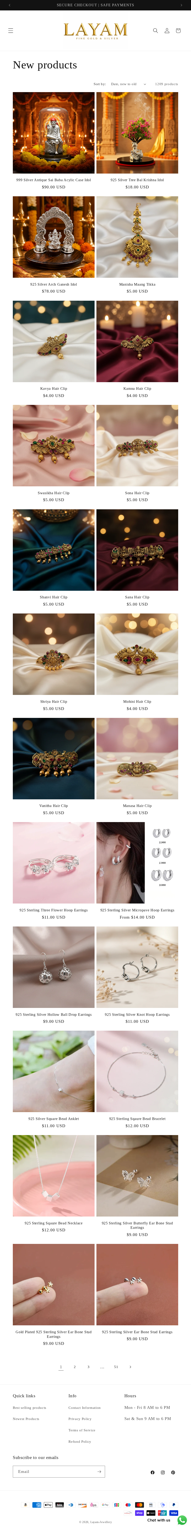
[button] (10, 30)
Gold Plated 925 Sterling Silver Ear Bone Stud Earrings (54, 1334)
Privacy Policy (80, 1419)
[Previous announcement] (9, 5)
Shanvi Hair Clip (54, 597)
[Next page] (130, 1366)
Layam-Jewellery (101, 1522)
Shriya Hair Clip (53, 702)
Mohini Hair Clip (137, 702)
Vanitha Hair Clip (53, 806)
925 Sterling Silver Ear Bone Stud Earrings (137, 1332)
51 (116, 1367)
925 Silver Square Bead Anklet (53, 1119)
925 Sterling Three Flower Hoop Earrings (54, 910)
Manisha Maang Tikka (137, 284)
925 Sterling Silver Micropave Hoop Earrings (137, 910)
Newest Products (26, 1419)
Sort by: (100, 84)
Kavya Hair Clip (53, 389)
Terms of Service (82, 1430)
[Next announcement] (181, 5)
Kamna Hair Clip (137, 389)
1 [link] (61, 1367)
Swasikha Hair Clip (54, 493)
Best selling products (29, 1408)
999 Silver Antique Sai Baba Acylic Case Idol (53, 180)
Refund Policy (79, 1441)
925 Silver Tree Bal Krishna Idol (137, 180)
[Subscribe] (99, 1472)
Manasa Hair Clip (137, 806)
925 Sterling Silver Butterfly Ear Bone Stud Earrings (137, 1225)
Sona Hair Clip (137, 493)
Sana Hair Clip (137, 597)
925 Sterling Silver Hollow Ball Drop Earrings (54, 1015)
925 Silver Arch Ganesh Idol (53, 284)
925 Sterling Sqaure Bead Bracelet (137, 1119)
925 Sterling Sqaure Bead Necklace (54, 1223)
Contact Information (84, 1408)
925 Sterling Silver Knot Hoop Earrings (137, 1015)
